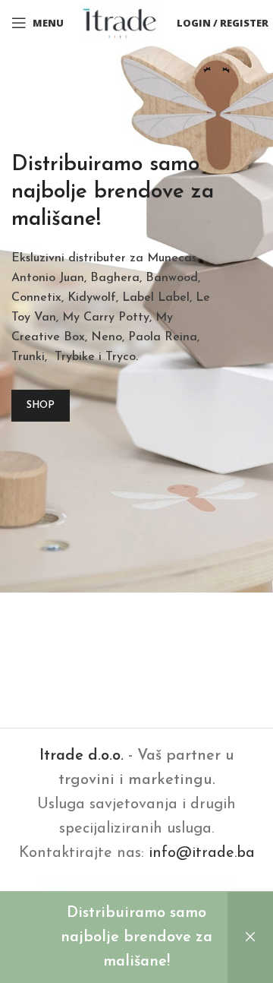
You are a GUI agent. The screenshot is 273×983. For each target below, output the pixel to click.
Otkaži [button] (250, 937)
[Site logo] (120, 22)
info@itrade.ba (202, 853)
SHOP (41, 405)
